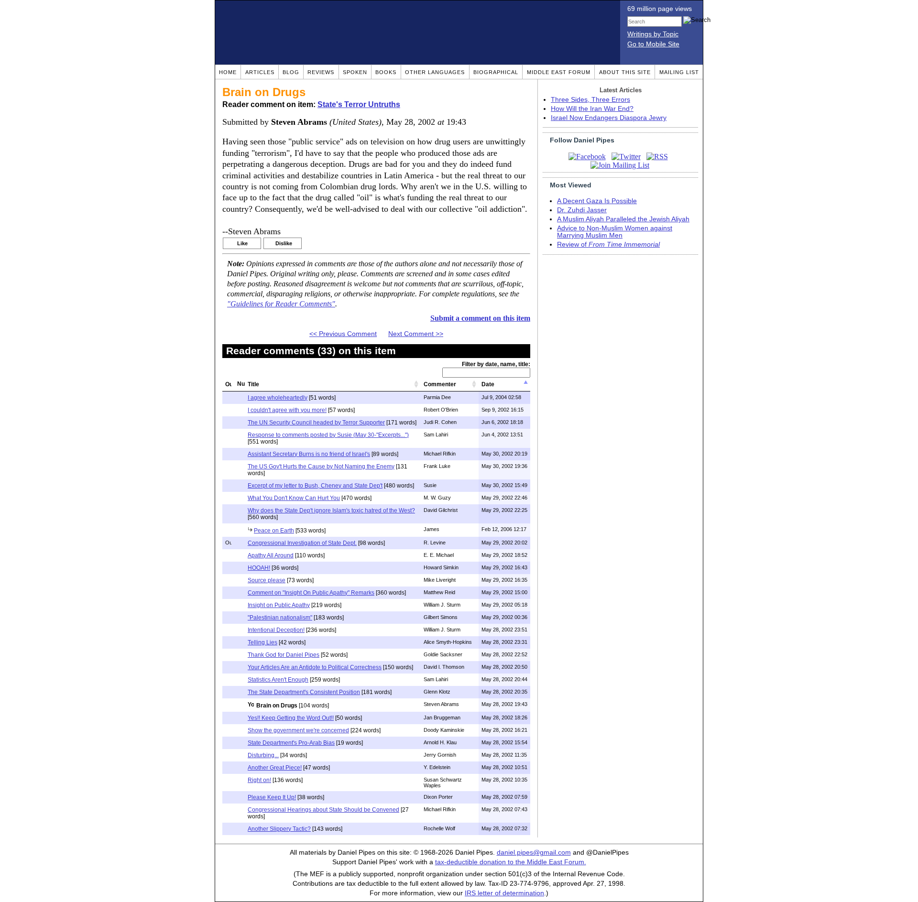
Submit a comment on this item (480, 318)
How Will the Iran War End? (592, 108)
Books (385, 72)
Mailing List (679, 72)
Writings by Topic (652, 34)
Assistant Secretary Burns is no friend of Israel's (309, 454)
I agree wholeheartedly (277, 397)
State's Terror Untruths (358, 104)
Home (228, 72)
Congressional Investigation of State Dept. (302, 543)
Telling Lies (262, 642)
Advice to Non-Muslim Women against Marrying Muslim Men (614, 232)
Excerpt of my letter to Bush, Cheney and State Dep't (315, 485)
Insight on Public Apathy (279, 605)
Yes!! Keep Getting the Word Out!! (291, 718)
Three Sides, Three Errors (590, 99)
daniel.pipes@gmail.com (534, 852)
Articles (259, 72)
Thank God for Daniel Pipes (283, 655)
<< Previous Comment (343, 333)
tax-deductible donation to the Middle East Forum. (510, 862)
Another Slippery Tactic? (279, 829)
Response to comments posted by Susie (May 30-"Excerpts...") (328, 435)
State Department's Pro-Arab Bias (291, 742)
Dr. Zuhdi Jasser (582, 210)
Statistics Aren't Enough (278, 679)
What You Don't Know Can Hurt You (294, 498)
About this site (625, 72)
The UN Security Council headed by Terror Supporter (316, 422)
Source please (266, 580)
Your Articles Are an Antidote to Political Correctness (315, 667)
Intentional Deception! (276, 630)
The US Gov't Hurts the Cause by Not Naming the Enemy (321, 466)
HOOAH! (259, 568)
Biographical (495, 72)
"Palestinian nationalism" (280, 617)
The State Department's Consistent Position (304, 692)
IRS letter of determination (504, 893)
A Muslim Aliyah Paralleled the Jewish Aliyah (623, 219)
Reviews (320, 72)
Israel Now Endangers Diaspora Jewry (609, 117)
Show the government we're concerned (298, 730)
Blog (291, 72)
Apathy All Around (271, 555)
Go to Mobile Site (653, 44)
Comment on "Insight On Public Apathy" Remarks (311, 592)
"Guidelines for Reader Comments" (281, 304)
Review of (608, 244)
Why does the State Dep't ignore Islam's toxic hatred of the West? (331, 510)
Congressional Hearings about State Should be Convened (323, 809)
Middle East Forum (558, 72)
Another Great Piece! (275, 767)
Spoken (355, 72)
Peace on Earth (274, 530)
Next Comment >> (415, 333)
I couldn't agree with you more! (287, 410)
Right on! (259, 780)
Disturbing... (263, 755)
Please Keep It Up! (272, 797)
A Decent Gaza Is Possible (597, 201)
